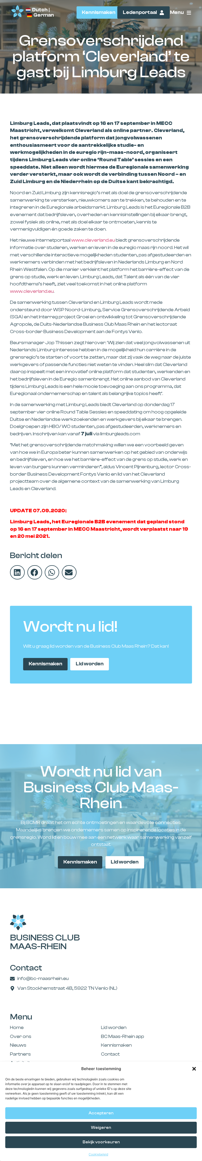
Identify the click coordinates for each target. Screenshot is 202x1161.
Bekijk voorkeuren (101, 1142)
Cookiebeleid (98, 1154)
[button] (194, 1068)
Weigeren (101, 1127)
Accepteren (101, 1113)
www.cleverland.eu (93, 240)
